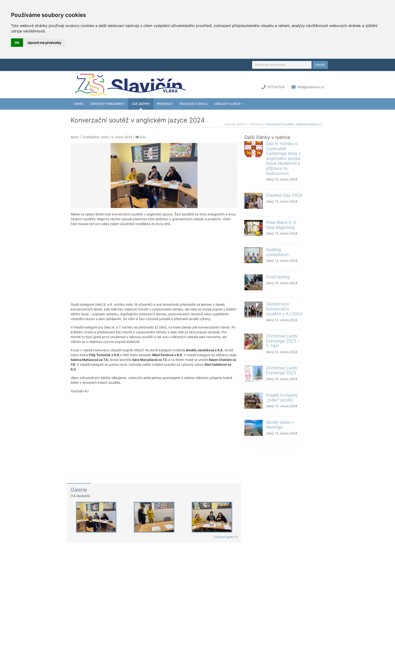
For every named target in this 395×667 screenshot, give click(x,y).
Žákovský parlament (107, 104)
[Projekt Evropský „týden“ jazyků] (253, 401)
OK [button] (17, 43)
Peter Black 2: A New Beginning (281, 225)
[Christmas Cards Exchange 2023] (253, 373)
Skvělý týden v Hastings (280, 425)
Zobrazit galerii (225, 537)
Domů (78, 104)
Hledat (320, 64)
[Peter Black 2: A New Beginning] (253, 228)
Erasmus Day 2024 (284, 195)
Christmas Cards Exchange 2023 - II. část (282, 341)
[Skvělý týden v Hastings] (253, 428)
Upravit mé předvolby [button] (44, 43)
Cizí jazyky (141, 104)
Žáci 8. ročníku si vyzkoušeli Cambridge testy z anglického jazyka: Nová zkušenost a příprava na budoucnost (283, 158)
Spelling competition (277, 252)
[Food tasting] (253, 282)
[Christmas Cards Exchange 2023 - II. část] (253, 341)
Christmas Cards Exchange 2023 (281, 370)
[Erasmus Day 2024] (253, 201)
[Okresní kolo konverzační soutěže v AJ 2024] (253, 310)
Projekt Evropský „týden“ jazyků (282, 397)
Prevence (165, 104)
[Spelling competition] (253, 255)
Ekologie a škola (193, 104)
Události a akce (227, 104)
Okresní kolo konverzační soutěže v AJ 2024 (284, 309)
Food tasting (278, 276)
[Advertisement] (154, 264)
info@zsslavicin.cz (310, 87)
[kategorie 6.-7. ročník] (154, 175)
